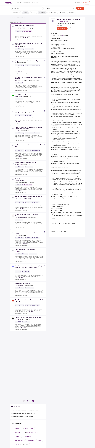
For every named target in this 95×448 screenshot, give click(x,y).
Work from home (29, 428)
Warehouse (18, 432)
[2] (33, 401)
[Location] (58, 8)
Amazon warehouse (31, 432)
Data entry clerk (19, 440)
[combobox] (28, 8)
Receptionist (28, 436)
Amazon (17, 428)
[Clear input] (73, 8)
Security (17, 436)
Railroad (17, 444)
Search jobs (13, 17)
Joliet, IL (18, 17)
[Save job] (44, 25)
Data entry (31, 440)
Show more (25, 37)
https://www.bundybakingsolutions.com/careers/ (70, 82)
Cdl (40, 440)
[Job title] (27, 8)
